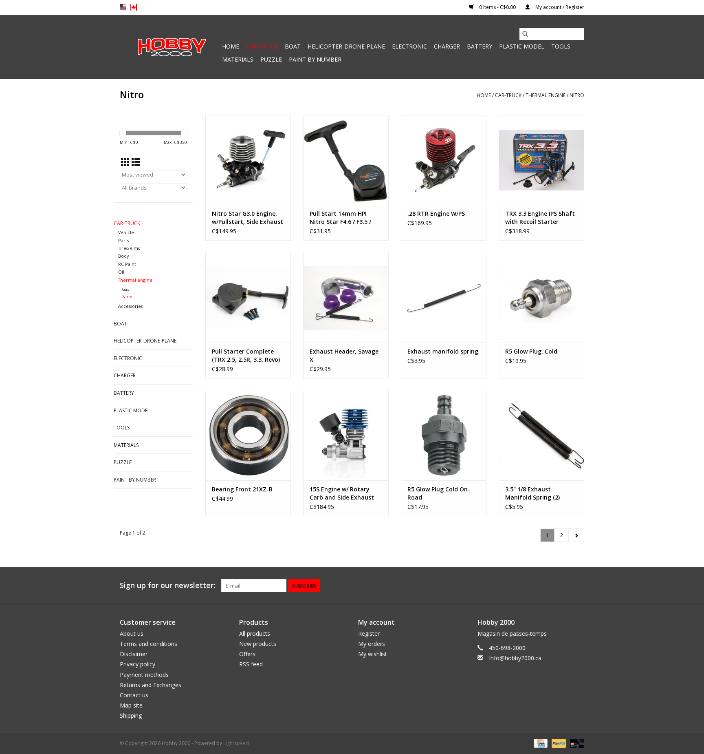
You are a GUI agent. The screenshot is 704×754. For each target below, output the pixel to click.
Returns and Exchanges (150, 685)
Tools (560, 46)
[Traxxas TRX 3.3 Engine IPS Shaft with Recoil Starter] (541, 160)
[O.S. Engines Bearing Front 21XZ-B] (248, 435)
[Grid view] (125, 162)
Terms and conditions (148, 644)
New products (257, 644)
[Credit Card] (540, 743)
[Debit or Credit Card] (575, 743)
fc (133, 7)
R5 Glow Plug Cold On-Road (438, 493)
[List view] (136, 162)
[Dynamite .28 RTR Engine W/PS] (443, 160)
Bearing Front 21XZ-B (242, 489)
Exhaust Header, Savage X (344, 355)
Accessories (130, 306)
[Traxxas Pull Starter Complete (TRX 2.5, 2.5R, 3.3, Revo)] (248, 298)
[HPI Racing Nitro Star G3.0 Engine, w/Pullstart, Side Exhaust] (248, 160)
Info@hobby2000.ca (515, 658)
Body (123, 256)
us (123, 7)
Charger (447, 46)
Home (230, 46)
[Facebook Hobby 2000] (577, 585)
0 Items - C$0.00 (497, 7)
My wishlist (372, 654)
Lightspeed (236, 743)
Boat (293, 46)
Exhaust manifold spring (442, 351)
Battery (479, 46)
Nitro (577, 95)
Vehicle (126, 232)
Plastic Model (521, 46)
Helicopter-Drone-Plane (346, 46)
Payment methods (144, 675)
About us (131, 633)
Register (369, 633)
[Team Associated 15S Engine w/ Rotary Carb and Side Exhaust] (346, 435)
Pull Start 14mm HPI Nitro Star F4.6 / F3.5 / (340, 218)
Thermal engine (545, 95)
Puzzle (271, 59)
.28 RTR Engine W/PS (436, 213)
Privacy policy (137, 664)
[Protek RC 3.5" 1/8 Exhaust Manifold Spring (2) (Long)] (541, 435)
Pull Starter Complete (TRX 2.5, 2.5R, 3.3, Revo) (246, 355)
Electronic (409, 46)
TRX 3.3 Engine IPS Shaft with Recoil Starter (540, 218)
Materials (237, 59)
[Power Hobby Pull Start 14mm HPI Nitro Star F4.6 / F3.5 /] (346, 160)
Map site (131, 705)
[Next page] (576, 535)
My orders (371, 644)
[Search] (525, 33)
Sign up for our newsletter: (167, 585)
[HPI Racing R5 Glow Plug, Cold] (541, 298)
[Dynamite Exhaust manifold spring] (443, 298)
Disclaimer (133, 654)
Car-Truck (262, 46)
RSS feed (251, 664)
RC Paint (127, 264)
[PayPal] (558, 743)
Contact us (134, 695)
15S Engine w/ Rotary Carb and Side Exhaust (342, 493)
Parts (123, 240)
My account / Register (559, 7)
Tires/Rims (129, 248)
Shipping (131, 715)
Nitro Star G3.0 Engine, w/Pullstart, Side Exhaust (247, 218)
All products (254, 633)
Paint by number (315, 59)
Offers (247, 654)
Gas (125, 289)
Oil (121, 272)
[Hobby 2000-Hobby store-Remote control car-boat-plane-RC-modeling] (170, 47)
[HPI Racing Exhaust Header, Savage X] (346, 298)
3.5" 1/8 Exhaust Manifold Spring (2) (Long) (532, 493)
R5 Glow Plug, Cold (531, 351)
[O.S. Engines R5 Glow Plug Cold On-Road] (443, 435)
